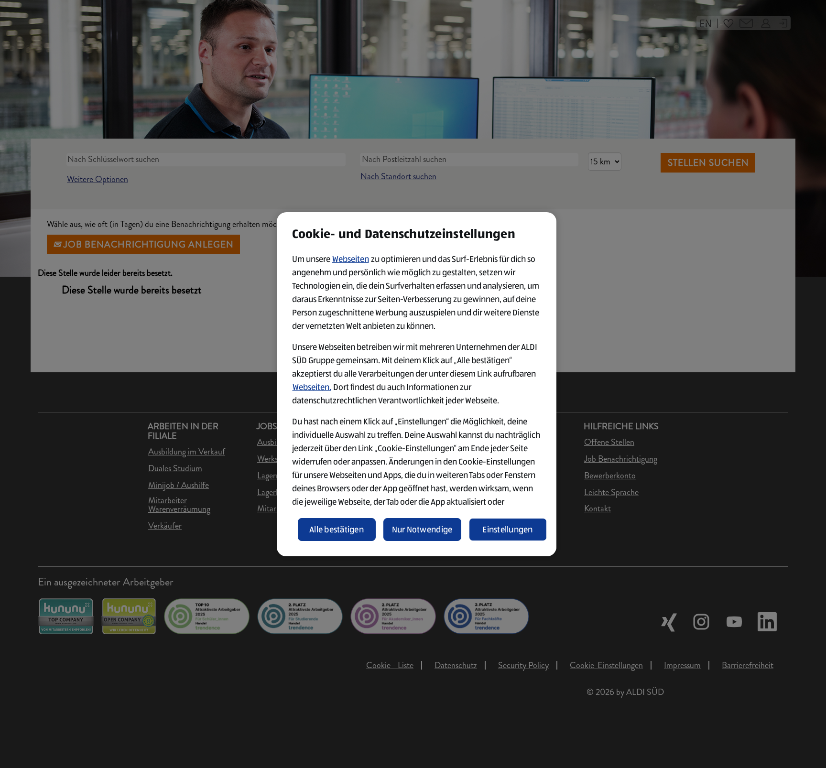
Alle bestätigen (336, 529)
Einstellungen (507, 529)
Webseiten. (312, 387)
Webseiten (350, 259)
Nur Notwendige (422, 529)
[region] (416, 384)
